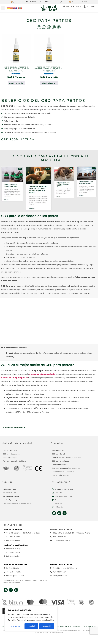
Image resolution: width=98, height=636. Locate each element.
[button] (3, 8)
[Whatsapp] (65, 513)
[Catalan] (11, 8)
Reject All (31, 626)
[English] (14, 8)
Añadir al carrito (16, 83)
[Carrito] (95, 9)
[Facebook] (54, 513)
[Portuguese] (20, 8)
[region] (31, 618)
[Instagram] (59, 513)
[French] (17, 8)
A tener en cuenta (15, 427)
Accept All (47, 626)
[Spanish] (8, 8)
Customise (15, 626)
